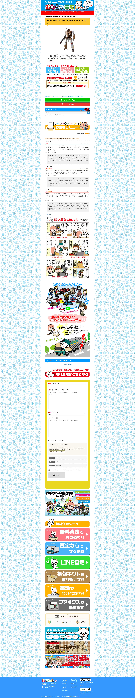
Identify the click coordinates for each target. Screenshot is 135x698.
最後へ (50, 214)
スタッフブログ (62, 13)
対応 (47, 138)
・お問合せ (63, 688)
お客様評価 (82, 11)
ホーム (46, 11)
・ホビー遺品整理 (73, 686)
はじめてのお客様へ (69, 13)
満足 (51, 138)
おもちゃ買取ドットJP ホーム (51, 96)
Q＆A (53, 13)
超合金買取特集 (63, 96)
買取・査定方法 (66, 11)
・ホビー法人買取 (73, 687)
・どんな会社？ (73, 683)
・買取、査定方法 (64, 681)
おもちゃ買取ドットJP (58, 696)
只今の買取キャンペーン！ (53, 11)
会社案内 (56, 13)
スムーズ (69, 138)
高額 (64, 138)
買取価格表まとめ (48, 13)
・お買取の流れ (64, 680)
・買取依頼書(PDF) (64, 683)
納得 (74, 138)
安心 (60, 138)
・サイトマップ (64, 686)
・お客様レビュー (73, 680)
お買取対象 (72, 11)
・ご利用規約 (63, 687)
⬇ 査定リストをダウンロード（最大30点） (57, 451)
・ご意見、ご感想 (64, 690)
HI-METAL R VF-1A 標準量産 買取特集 (75, 96)
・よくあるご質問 (73, 681)
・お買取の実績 (73, 679)
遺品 (78, 138)
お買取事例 (77, 11)
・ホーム (62, 679)
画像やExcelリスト (56, 440)
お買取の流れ (61, 11)
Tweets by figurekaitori (67, 364)
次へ (48, 214)
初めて (55, 138)
